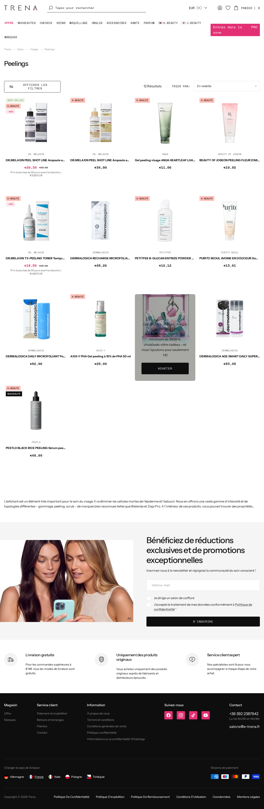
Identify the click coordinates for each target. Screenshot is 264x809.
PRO (235, 30)
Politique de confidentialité (71, 797)
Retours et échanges (50, 720)
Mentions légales (248, 797)
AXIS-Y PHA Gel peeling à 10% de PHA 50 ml (100, 356)
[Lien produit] (36, 144)
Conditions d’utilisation (191, 797)
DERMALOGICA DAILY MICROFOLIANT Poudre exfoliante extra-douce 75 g (57, 356)
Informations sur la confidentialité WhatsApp (116, 739)
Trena (7, 49)
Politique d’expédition (110, 797)
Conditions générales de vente (106, 726)
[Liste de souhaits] (228, 7)
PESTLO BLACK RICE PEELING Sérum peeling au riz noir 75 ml (48, 448)
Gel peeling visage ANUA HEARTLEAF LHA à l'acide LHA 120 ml (178, 160)
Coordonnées (221, 797)
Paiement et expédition (52, 713)
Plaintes (42, 726)
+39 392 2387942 (243, 714)
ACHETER (165, 368)
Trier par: (181, 86)
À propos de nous (98, 713)
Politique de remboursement (150, 797)
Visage (34, 49)
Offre (7, 713)
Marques (10, 720)
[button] (96, 7)
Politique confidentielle (102, 732)
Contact (42, 732)
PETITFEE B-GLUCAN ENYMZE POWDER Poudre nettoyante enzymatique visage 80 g (194, 258)
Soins (20, 49)
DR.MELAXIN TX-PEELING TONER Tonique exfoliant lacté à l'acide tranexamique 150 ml (66, 258)
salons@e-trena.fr (244, 726)
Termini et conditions (100, 720)
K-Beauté (13, 106)
